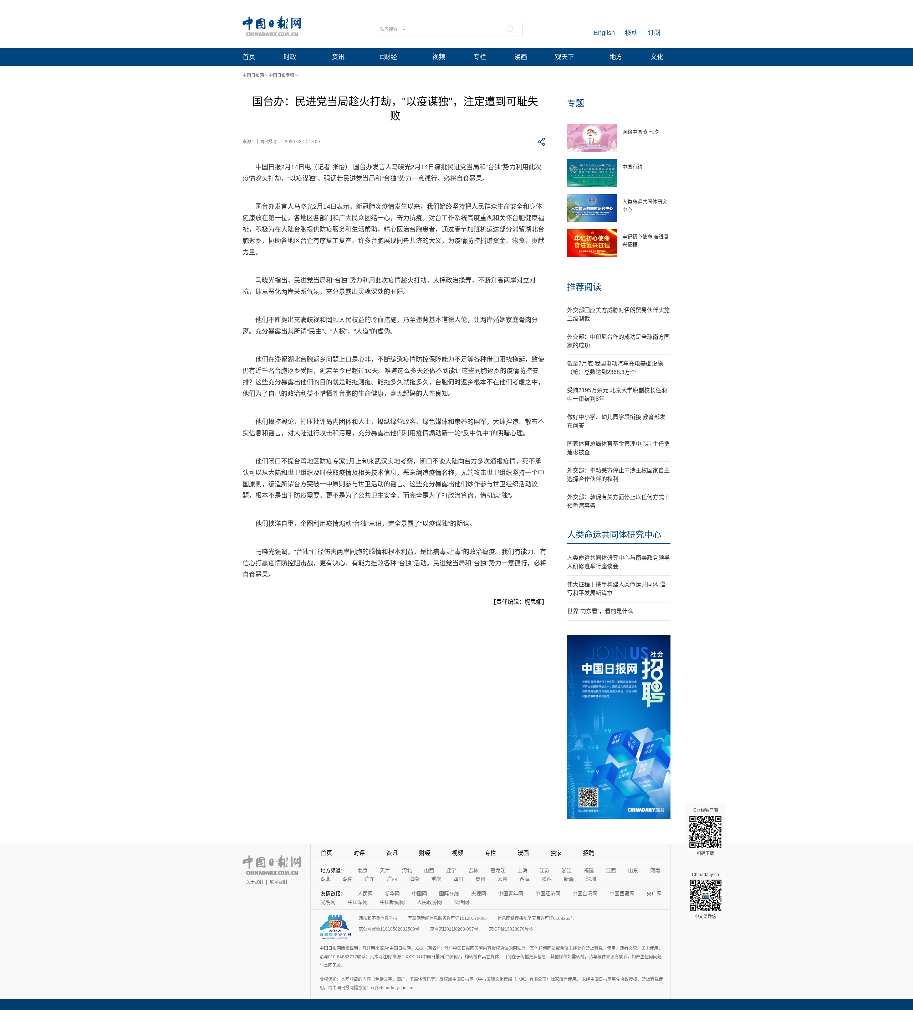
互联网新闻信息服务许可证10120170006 (447, 918)
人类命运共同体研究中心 (614, 534)
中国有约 (632, 167)
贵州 (480, 879)
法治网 (461, 902)
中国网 (419, 893)
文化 (657, 57)
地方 (615, 57)
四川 (458, 879)
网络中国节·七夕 (640, 132)
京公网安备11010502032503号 (389, 929)
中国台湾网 (584, 893)
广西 (392, 879)
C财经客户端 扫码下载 (705, 832)
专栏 (479, 57)
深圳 (591, 879)
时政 (290, 57)
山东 (633, 870)
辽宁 (451, 870)
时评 (359, 853)
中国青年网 (510, 893)
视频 (438, 57)
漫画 (520, 57)
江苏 (545, 870)
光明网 (328, 902)
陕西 (547, 879)
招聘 (589, 853)
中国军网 (358, 902)
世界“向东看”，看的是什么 (600, 611)
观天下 (564, 57)
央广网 (654, 893)
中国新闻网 (392, 902)
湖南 (348, 879)
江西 (611, 870)
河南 (655, 870)
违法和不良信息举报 (378, 918)
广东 (370, 879)
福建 (589, 870)
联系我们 (278, 882)
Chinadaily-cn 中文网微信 (705, 895)
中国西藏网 (621, 893)
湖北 (326, 879)
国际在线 (449, 893)
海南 (414, 879)
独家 (556, 853)
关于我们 (254, 882)
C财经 (388, 57)
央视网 (478, 893)
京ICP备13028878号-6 (511, 929)
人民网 (365, 893)
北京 (363, 870)
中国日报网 (253, 75)
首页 (249, 57)
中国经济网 (547, 893)
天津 (385, 870)
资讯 (338, 57)
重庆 (436, 879)
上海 (522, 870)
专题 (575, 103)
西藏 (525, 879)
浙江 (567, 870)
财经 (424, 853)
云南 (502, 879)
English (604, 32)
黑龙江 (497, 870)
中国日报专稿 (281, 75)
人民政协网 (429, 902)
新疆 (569, 879)
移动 (631, 32)
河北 (407, 870)
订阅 (654, 32)
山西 (429, 870)
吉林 (473, 870)
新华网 (392, 893)
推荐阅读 (584, 287)
